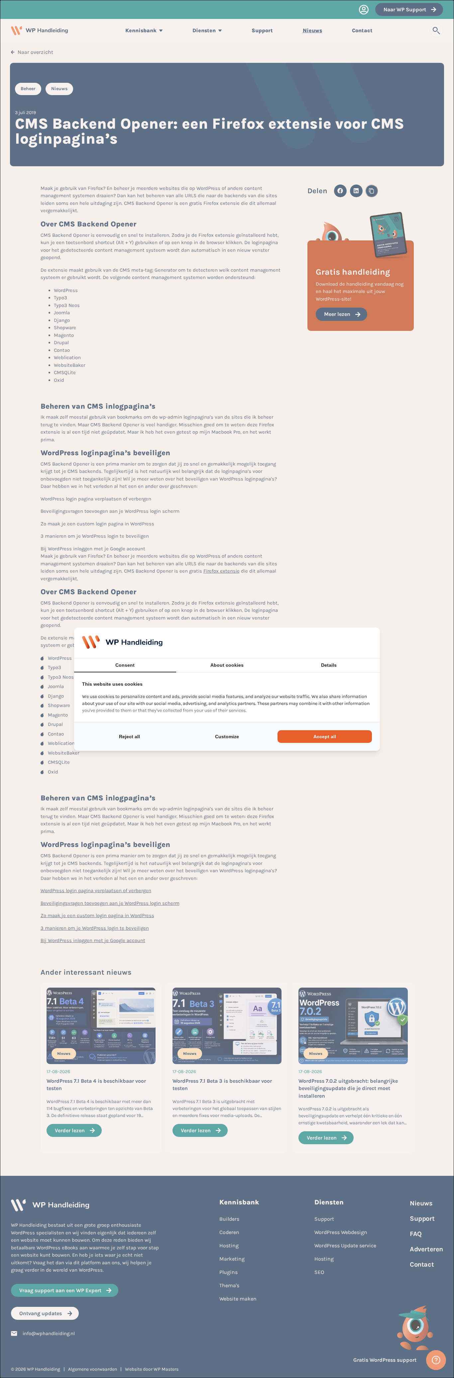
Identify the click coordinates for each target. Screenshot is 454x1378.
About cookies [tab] (227, 665)
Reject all (129, 736)
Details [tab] (329, 665)
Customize (227, 736)
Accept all (324, 736)
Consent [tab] (125, 665)
